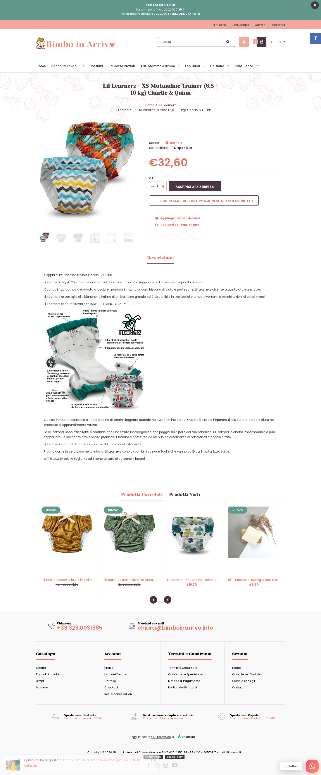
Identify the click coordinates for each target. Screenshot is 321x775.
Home (236, 668)
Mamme (42, 687)
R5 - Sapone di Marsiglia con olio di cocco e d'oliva (266, 580)
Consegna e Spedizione (185, 674)
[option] (86, 171)
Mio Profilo (219, 25)
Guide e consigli (243, 681)
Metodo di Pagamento (184, 681)
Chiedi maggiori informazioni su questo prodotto (206, 201)
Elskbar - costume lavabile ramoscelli (132, 580)
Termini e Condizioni (182, 668)
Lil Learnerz (167, 105)
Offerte (41, 668)
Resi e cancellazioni (118, 694)
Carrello (260, 25)
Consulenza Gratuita (246, 674)
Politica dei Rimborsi (182, 687)
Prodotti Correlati (142, 494)
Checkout (278, 25)
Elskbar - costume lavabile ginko (67, 580)
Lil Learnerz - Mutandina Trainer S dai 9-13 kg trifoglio (206, 580)
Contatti (237, 687)
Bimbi (40, 681)
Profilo (108, 668)
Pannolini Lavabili (48, 674)
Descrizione (160, 257)
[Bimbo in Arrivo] (75, 49)
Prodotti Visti (184, 494)
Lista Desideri (240, 25)
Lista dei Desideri (116, 674)
